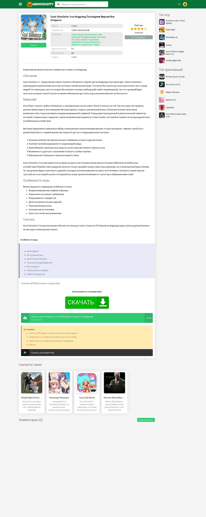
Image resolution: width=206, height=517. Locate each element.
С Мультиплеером (90, 42)
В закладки (140, 37)
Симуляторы (86, 44)
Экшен (96, 44)
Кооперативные (89, 37)
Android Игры (77, 34)
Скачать (33, 45)
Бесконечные (91, 34)
